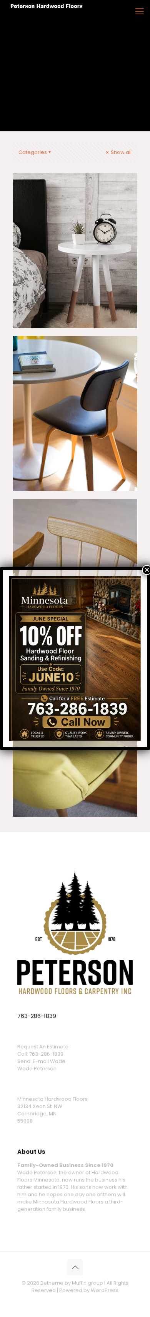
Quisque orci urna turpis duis (67, 522)
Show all (121, 152)
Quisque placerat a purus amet (70, 360)
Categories (32, 152)
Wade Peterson (37, 1068)
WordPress (104, 1290)
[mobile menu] (139, 11)
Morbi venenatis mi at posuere (70, 197)
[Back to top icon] (75, 1267)
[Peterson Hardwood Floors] (47, 11)
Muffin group (87, 1283)
